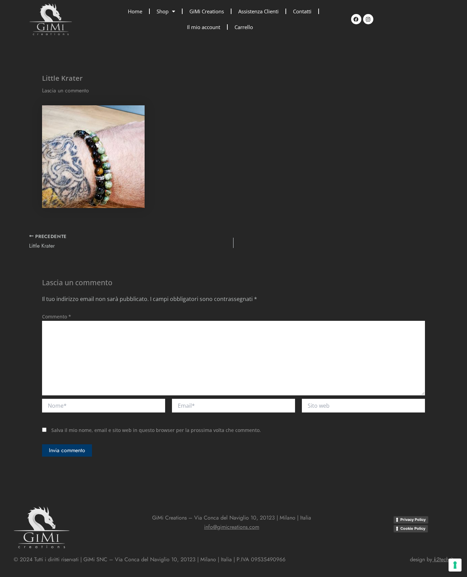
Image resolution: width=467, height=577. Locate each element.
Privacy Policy (413, 519)
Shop (163, 11)
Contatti (302, 11)
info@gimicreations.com (231, 527)
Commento (56, 316)
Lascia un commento (65, 90)
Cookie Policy (412, 528)
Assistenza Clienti (258, 11)
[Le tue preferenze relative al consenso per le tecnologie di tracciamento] (455, 565)
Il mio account (203, 27)
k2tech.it (443, 559)
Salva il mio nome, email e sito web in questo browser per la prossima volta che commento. (156, 430)
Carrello (244, 27)
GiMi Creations (206, 11)
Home (135, 11)
